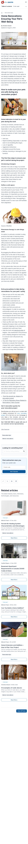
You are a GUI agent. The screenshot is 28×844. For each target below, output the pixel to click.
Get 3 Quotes (14, 471)
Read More (14, 538)
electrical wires (18, 330)
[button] (26, 2)
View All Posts (21, 711)
